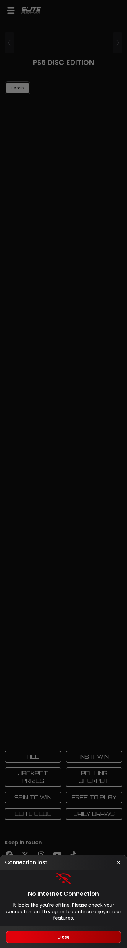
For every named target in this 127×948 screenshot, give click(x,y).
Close (63, 937)
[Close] (118, 862)
